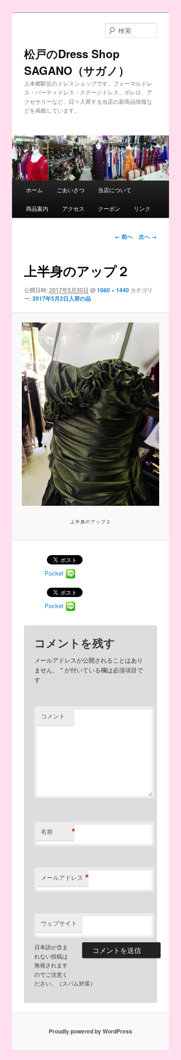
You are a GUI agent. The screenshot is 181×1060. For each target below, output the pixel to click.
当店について (114, 190)
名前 (57, 831)
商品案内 (37, 208)
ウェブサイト (59, 923)
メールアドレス (64, 877)
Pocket (54, 573)
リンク (142, 208)
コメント (53, 715)
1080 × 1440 (113, 290)
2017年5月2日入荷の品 (61, 298)
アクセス (73, 208)
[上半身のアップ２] (90, 414)
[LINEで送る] (70, 573)
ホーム (34, 190)
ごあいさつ (70, 190)
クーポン (109, 208)
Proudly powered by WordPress (90, 1031)
